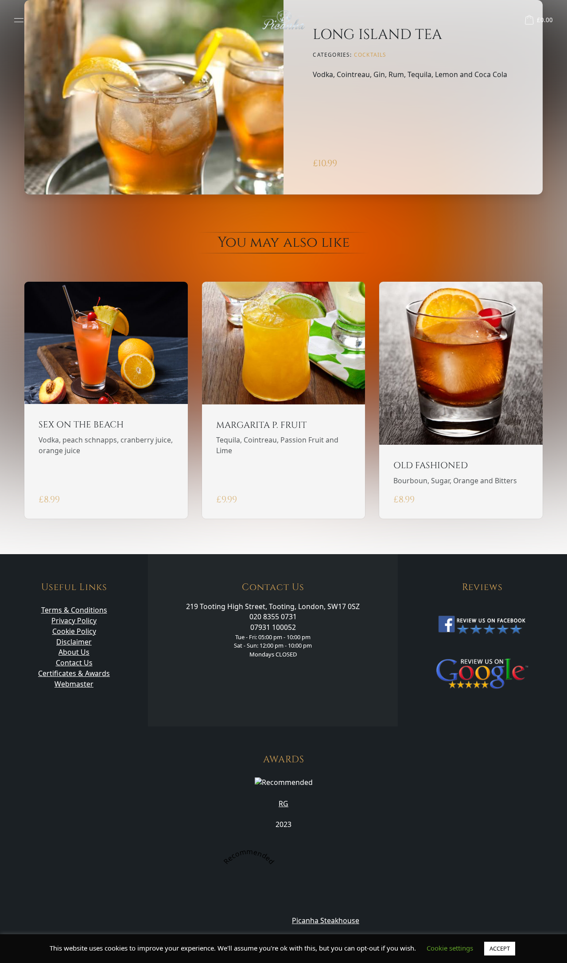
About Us (73, 652)
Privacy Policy (74, 620)
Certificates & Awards (74, 673)
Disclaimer (74, 642)
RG (283, 803)
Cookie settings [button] (450, 948)
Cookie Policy (74, 631)
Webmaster (73, 684)
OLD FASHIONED (430, 465)
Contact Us (74, 663)
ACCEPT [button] (499, 948)
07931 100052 (273, 627)
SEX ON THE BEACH (81, 425)
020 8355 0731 (273, 616)
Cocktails (370, 54)
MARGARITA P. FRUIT (261, 425)
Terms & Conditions (74, 610)
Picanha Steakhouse (325, 920)
